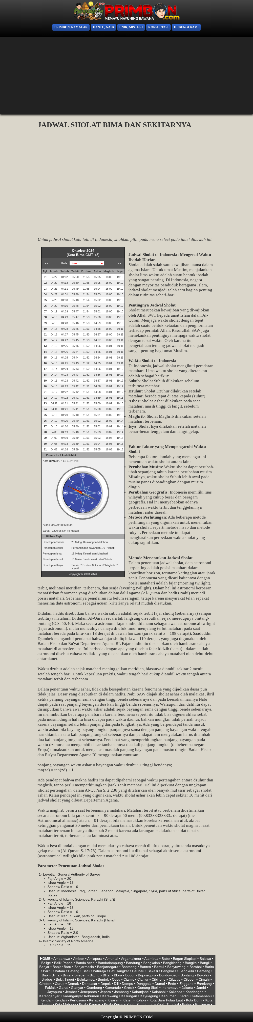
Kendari (61, 1000)
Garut (63, 988)
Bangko (191, 963)
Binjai (67, 975)
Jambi (201, 988)
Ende (172, 984)
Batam (60, 971)
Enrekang (204, 984)
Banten (145, 967)
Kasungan (129, 996)
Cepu (116, 979)
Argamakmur (131, 959)
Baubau (138, 971)
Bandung (133, 963)
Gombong (94, 988)
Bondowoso (168, 975)
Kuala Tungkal (168, 1004)
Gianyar (77, 988)
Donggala (143, 984)
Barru (47, 971)
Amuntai (111, 959)
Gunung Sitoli (147, 988)
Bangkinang (172, 963)
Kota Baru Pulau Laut (166, 1000)
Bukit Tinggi (65, 979)
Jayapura (54, 992)
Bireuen (80, 975)
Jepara (105, 992)
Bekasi (153, 971)
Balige (46, 963)
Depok (106, 984)
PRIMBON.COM (138, 1017)
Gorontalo (113, 988)
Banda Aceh (85, 963)
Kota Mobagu (65, 1004)
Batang (73, 971)
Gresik (129, 988)
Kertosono (78, 1000)
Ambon (78, 959)
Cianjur (142, 979)
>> (119, 263)
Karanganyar (49, 996)
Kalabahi (159, 992)
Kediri (184, 996)
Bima (56, 975)
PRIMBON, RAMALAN (70, 27)
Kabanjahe (140, 992)
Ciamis (129, 979)
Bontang (187, 975)
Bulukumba (86, 979)
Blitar (107, 975)
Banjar (44, 967)
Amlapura (94, 959)
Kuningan (202, 1004)
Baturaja (99, 971)
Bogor (130, 975)
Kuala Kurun (113, 1004)
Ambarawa (61, 959)
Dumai (160, 984)
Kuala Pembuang (139, 1004)
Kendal (46, 1000)
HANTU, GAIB (103, 27)
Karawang (110, 996)
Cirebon (45, 984)
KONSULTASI (158, 27)
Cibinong (159, 979)
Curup (59, 984)
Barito (209, 967)
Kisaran (113, 1000)
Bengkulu (186, 971)
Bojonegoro (147, 975)
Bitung (95, 975)
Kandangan (195, 992)
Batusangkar (119, 971)
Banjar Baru (62, 967)
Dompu (127, 984)
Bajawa (205, 959)
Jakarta (187, 988)
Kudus (187, 1004)
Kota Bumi (194, 1000)
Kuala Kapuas (90, 1004)
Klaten (127, 1000)
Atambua (151, 959)
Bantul (159, 967)
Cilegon (189, 979)
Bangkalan (151, 963)
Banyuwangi (176, 967)
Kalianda (175, 992)
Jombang (121, 992)
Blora (118, 975)
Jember (71, 992)
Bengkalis (168, 971)
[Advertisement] (17, 76)
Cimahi (204, 979)
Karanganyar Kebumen (81, 996)
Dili (116, 984)
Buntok (103, 979)
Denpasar (89, 984)
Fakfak (50, 988)
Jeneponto (88, 992)
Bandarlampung (110, 963)
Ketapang (96, 1000)
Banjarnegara (107, 967)
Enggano (186, 984)
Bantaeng (129, 967)
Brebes (47, 979)
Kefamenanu (202, 996)
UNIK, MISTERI (131, 27)
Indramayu (170, 988)
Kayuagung (149, 996)
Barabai (196, 967)
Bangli (205, 963)
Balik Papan (63, 963)
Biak (45, 975)
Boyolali (203, 975)
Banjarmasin (84, 967)
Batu (86, 971)
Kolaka (141, 1000)
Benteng (203, 971)
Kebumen (168, 996)
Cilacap (174, 979)
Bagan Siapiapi (184, 959)
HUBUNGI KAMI (186, 27)
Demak (73, 984)
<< (46, 263)
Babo (166, 959)
